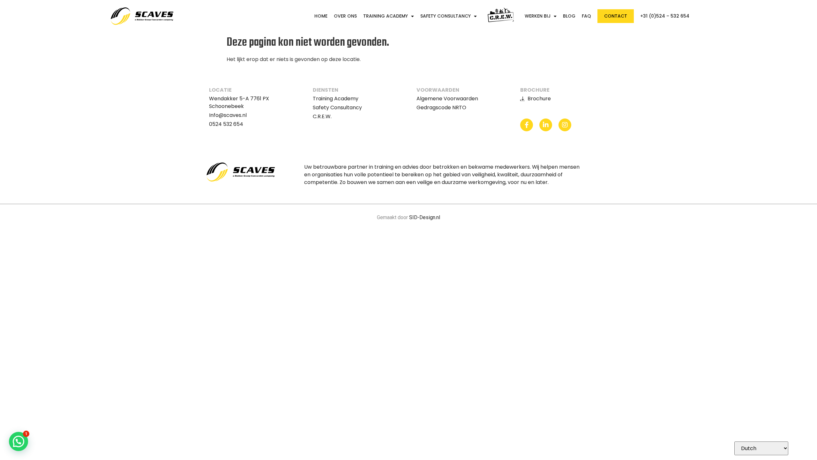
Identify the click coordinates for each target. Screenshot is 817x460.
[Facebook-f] (526, 125)
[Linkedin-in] (545, 125)
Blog (569, 16)
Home (320, 16)
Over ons (345, 16)
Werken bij (538, 16)
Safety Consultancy (445, 16)
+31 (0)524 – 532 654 (664, 16)
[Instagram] (564, 125)
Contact (615, 16)
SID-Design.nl (424, 217)
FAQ (586, 16)
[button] (18, 441)
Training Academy (385, 16)
